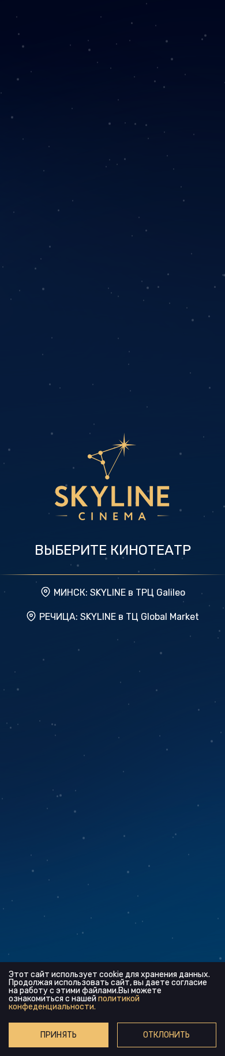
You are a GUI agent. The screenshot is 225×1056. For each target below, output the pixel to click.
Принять (58, 1035)
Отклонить (166, 1035)
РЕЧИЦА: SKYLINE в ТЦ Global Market (119, 616)
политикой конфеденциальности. (74, 1003)
